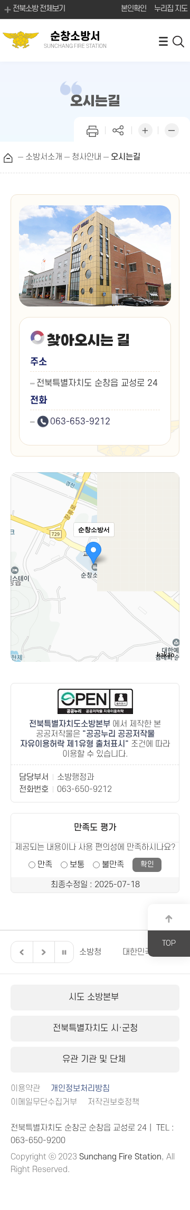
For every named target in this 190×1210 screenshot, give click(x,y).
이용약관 (25, 1088)
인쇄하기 (92, 129)
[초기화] (166, 585)
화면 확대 (145, 129)
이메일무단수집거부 (44, 1102)
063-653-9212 (80, 422)
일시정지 (63, 952)
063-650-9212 (84, 789)
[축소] (166, 565)
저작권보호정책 (113, 1102)
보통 (77, 864)
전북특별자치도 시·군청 (95, 1028)
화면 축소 (171, 129)
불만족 (113, 864)
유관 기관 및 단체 (95, 1059)
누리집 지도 (170, 8)
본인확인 (133, 8)
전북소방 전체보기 (39, 8)
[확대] (166, 548)
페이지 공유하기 (119, 129)
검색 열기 (178, 41)
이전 (20, 952)
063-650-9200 (38, 1140)
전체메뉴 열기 (163, 41)
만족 (44, 864)
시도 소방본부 (95, 997)
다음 (42, 952)
